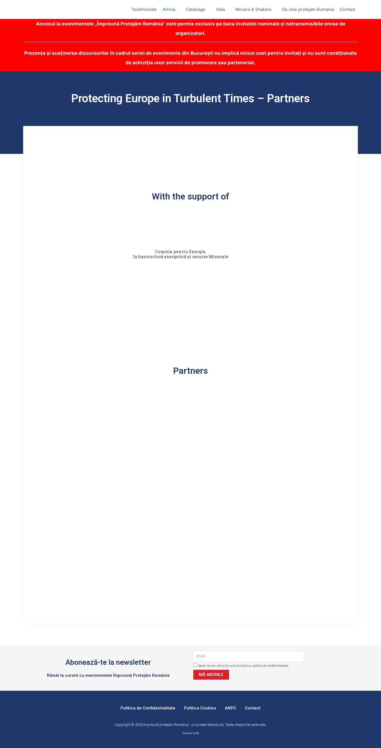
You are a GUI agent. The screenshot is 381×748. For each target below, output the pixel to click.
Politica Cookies (200, 708)
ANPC (230, 708)
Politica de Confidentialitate (147, 708)
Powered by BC (190, 733)
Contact (253, 708)
